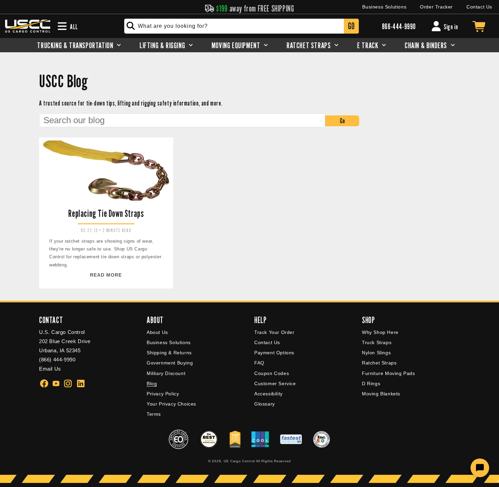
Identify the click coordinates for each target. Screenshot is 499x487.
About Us (157, 332)
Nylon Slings (376, 352)
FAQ (259, 363)
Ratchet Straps (379, 363)
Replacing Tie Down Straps (106, 213)
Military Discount (166, 373)
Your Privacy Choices (171, 404)
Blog (152, 383)
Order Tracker (436, 7)
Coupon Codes (271, 373)
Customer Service (275, 383)
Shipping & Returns (169, 352)
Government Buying (170, 363)
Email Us (50, 369)
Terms (154, 414)
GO (351, 26)
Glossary (264, 404)
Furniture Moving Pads (388, 373)
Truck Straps (376, 342)
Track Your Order (274, 332)
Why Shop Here (380, 332)
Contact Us (479, 7)
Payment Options (274, 352)
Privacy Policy (163, 393)
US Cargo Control (239, 461)
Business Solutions (384, 7)
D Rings (371, 383)
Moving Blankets (381, 393)
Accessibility (268, 393)
